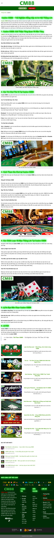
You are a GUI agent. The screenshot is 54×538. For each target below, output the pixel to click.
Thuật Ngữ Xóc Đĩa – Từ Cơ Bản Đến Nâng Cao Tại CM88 (37, 429)
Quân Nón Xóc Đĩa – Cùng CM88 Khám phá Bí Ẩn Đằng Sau (37, 415)
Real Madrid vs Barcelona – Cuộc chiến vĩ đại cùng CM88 (19, 447)
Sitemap (24, 496)
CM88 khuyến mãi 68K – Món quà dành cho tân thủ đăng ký (20, 460)
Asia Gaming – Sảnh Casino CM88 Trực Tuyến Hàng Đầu (37, 375)
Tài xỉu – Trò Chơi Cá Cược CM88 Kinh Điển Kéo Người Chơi (37, 361)
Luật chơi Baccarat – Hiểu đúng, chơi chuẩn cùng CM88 (37, 347)
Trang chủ (3, 12)
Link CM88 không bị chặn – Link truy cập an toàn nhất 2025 (20, 465)
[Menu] (2, 3)
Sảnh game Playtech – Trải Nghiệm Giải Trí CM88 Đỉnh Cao (37, 388)
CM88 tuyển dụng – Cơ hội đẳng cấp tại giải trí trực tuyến (19, 451)
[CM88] (27, 3)
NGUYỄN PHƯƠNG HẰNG (24, 508)
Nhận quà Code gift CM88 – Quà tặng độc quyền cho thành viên (21, 456)
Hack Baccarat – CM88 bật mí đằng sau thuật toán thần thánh (37, 402)
